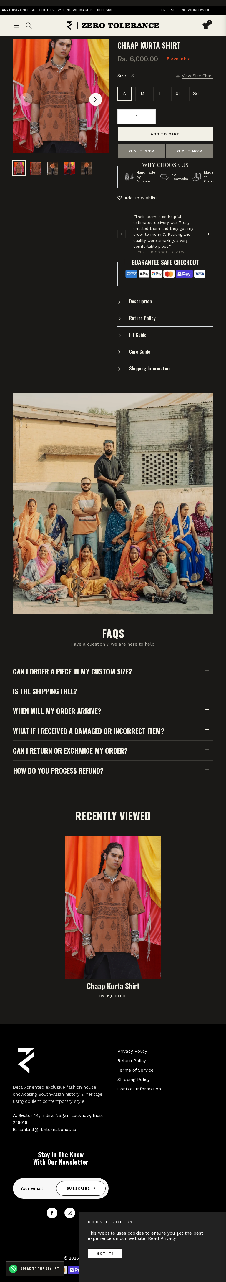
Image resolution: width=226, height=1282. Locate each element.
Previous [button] (25, 99)
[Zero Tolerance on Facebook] (52, 1213)
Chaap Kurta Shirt (113, 985)
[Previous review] (121, 234)
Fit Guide (137, 334)
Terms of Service (135, 1070)
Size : (125, 75)
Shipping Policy (133, 1079)
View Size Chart (197, 75)
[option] (61, 96)
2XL (196, 94)
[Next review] (209, 234)
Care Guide (139, 351)
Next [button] (95, 99)
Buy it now (141, 151)
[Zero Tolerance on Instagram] (69, 1213)
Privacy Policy (132, 1051)
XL (178, 94)
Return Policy (142, 318)
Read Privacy (162, 1238)
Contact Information (139, 1089)
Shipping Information (149, 368)
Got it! (105, 1253)
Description (140, 301)
